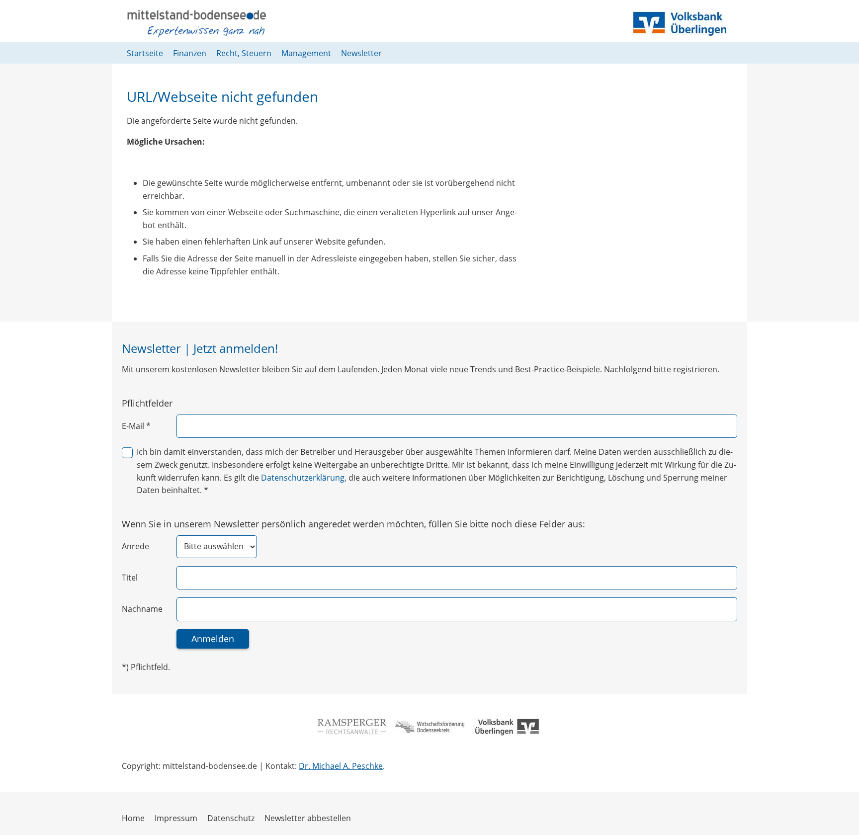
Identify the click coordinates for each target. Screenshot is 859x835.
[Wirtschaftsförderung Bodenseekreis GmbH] (429, 726)
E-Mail (136, 425)
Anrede (135, 546)
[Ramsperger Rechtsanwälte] (352, 727)
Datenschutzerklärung (302, 477)
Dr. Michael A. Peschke (341, 765)
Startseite (145, 53)
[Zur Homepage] (196, 23)
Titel (130, 577)
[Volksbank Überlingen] (507, 727)
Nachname (142, 608)
